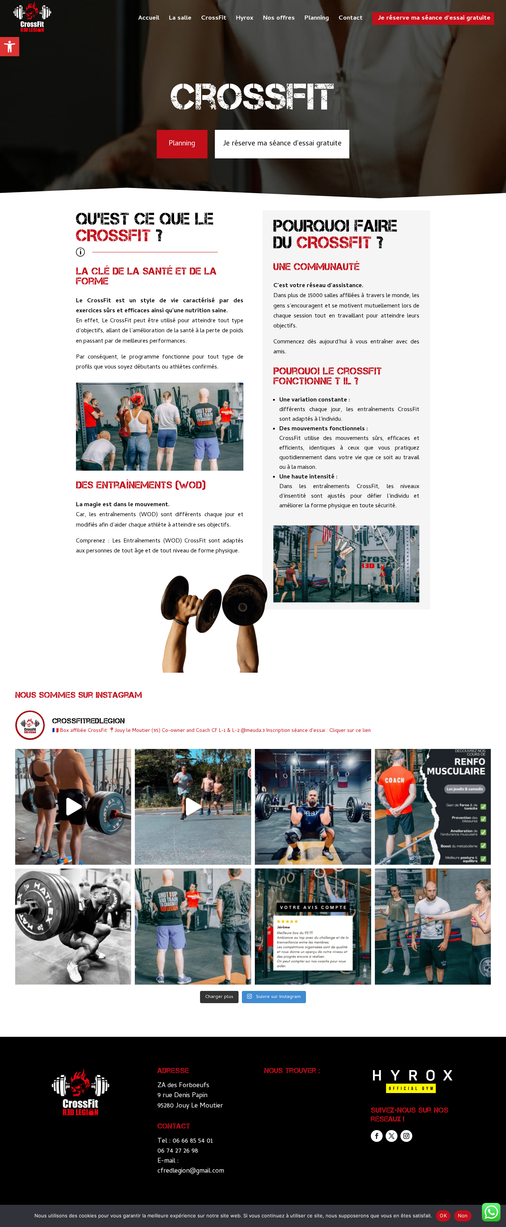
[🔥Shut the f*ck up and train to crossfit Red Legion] (193, 926)
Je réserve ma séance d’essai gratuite (434, 18)
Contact (351, 20)
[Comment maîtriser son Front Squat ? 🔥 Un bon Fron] (313, 807)
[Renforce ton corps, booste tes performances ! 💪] (433, 807)
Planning (316, 20)
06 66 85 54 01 (193, 1141)
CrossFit (213, 20)
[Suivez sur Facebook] (377, 1136)
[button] (9, 46)
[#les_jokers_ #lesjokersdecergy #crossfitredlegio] (193, 807)
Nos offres (279, 20)
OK (443, 1215)
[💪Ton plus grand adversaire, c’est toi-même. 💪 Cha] (73, 926)
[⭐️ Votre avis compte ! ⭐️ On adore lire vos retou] (313, 926)
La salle (180, 20)
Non (463, 1215)
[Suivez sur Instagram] (406, 1136)
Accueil (148, 20)
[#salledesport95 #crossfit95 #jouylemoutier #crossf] (73, 807)
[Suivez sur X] (391, 1136)
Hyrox (244, 20)
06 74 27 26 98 (177, 1151)
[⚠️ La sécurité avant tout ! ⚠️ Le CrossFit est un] (433, 926)
